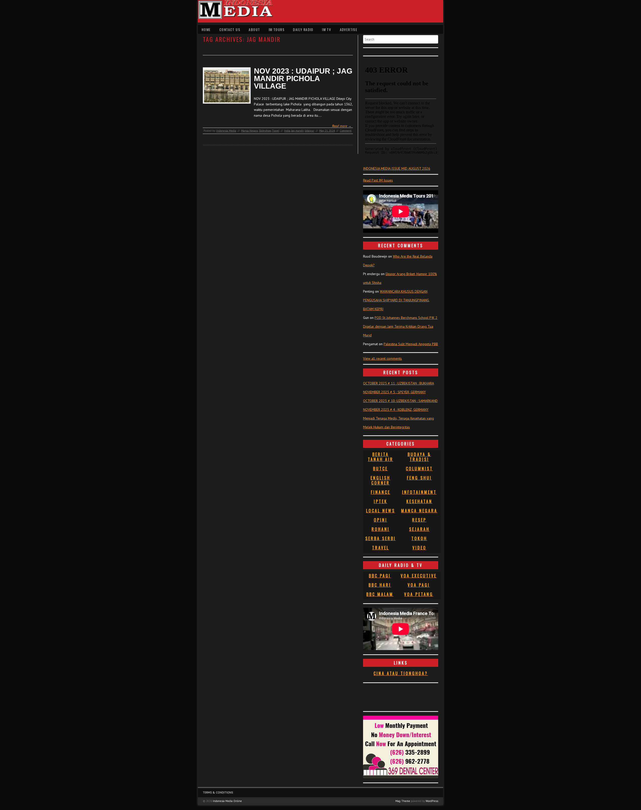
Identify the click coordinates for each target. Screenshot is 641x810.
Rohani (381, 529)
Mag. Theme (402, 801)
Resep (419, 520)
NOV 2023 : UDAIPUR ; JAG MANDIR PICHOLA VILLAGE (303, 78)
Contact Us (229, 29)
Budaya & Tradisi (419, 456)
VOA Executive (419, 576)
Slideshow (265, 130)
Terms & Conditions (218, 792)
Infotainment (419, 492)
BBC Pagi (380, 576)
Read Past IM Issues (378, 180)
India (287, 130)
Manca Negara (249, 130)
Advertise (349, 29)
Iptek (380, 501)
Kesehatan (419, 501)
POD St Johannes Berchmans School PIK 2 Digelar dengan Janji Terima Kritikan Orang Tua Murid (400, 326)
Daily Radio (303, 29)
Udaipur (309, 130)
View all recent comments (382, 358)
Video (419, 548)
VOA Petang (418, 594)
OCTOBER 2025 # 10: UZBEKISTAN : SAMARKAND (400, 400)
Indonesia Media (226, 130)
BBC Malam (379, 594)
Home (206, 29)
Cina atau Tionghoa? (401, 673)
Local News (380, 511)
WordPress (432, 801)
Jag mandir (297, 130)
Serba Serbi (380, 538)
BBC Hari (380, 585)
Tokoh (419, 538)
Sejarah (419, 529)
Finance (380, 492)
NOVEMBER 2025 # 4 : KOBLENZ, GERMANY (395, 409)
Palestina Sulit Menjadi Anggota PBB (411, 344)
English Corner (380, 480)
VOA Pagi (419, 585)
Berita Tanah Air (380, 456)
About (254, 29)
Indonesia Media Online (227, 801)
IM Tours (276, 29)
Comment (346, 130)
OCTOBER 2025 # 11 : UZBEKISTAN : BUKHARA (398, 383)
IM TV (326, 29)
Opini (380, 520)
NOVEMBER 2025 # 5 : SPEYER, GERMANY (394, 392)
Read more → (342, 126)
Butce (380, 469)
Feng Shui (419, 478)
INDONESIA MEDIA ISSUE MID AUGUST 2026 (396, 168)
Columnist (419, 469)
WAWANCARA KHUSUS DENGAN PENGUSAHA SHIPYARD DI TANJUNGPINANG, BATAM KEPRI (396, 300)
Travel (275, 130)
